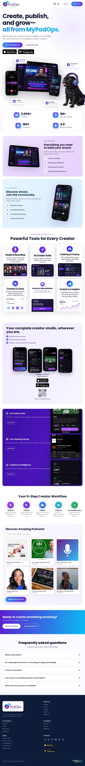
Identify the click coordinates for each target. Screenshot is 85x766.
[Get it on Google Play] (26, 51)
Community (5, 731)
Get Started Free (11, 626)
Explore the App (32, 45)
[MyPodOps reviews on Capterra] (77, 761)
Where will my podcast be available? (20, 685)
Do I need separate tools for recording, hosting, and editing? (30, 662)
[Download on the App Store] (9, 51)
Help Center (5, 728)
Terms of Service (7, 740)
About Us (46, 723)
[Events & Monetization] (42, 295)
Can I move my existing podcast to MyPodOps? (25, 678)
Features (5, 723)
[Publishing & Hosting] (69, 261)
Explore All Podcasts (16, 599)
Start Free (76, 4)
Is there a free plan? (13, 670)
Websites (46, 714)
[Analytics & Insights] (69, 295)
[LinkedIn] (59, 739)
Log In (66, 4)
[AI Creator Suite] (42, 261)
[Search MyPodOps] (58, 4)
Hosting (46, 704)
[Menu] (54, 4)
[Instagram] (48, 739)
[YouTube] (55, 739)
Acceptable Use (7, 743)
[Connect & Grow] (15, 295)
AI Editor (46, 709)
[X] (52, 739)
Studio (45, 707)
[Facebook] (45, 739)
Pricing (4, 726)
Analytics (46, 712)
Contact (46, 726)
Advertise (46, 728)
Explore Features (30, 626)
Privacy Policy (6, 738)
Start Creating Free (12, 45)
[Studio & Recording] (15, 261)
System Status (6, 748)
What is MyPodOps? (13, 655)
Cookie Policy (6, 745)
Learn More (10, 422)
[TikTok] (63, 739)
